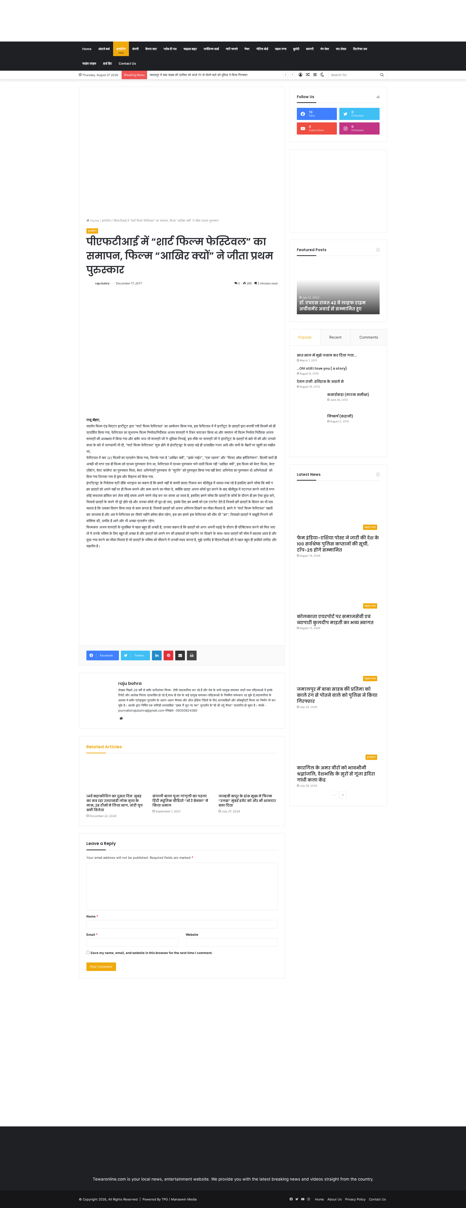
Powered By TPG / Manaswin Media (169, 1199)
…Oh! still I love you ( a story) (322, 368)
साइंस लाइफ (89, 63)
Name (92, 916)
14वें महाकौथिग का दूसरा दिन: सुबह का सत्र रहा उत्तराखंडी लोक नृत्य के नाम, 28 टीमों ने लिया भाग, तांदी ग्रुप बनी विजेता (114, 803)
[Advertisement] (285, 16)
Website (192, 934)
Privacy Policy (355, 1199)
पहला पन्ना (280, 49)
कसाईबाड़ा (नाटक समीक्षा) (348, 394)
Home (87, 49)
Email (92, 934)
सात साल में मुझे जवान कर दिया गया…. (327, 355)
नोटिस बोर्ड (262, 49)
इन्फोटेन (120, 49)
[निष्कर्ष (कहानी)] (310, 432)
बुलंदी (296, 49)
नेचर (247, 49)
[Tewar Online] (115, 21)
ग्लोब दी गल (170, 49)
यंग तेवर (324, 49)
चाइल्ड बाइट (190, 49)
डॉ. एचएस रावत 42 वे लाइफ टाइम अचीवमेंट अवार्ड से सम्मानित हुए (332, 306)
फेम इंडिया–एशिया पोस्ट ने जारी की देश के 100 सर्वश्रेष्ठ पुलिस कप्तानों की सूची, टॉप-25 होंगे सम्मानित (338, 544)
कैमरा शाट (151, 49)
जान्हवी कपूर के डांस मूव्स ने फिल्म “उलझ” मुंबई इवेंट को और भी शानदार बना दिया (247, 801)
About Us (334, 1199)
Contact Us (127, 63)
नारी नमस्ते (232, 49)
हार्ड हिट (107, 63)
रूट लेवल (341, 49)
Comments (368, 337)
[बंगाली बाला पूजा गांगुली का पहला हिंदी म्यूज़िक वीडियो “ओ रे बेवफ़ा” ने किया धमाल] (181, 774)
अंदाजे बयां (104, 49)
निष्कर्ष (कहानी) (340, 416)
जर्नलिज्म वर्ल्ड (211, 49)
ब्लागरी (310, 49)
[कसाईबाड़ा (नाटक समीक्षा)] (310, 401)
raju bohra (102, 283)
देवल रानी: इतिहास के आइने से (320, 381)
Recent (335, 337)
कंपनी (135, 49)
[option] (338, 287)
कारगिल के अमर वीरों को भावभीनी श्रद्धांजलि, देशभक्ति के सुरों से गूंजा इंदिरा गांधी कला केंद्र (202, 75)
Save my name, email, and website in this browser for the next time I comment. (152, 953)
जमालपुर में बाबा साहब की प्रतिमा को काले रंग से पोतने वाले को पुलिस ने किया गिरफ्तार (337, 695)
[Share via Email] (180, 655)
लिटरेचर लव (360, 49)
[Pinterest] (168, 655)
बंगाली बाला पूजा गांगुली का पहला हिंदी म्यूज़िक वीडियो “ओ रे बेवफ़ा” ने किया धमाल (180, 801)
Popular (305, 337)
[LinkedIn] (157, 655)
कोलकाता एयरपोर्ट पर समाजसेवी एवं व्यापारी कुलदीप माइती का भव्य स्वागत (335, 619)
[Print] (192, 655)
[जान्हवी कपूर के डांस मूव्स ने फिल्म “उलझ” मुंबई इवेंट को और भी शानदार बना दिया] (247, 774)
